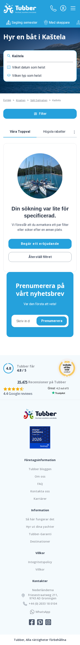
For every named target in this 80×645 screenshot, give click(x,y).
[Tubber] (20, 8)
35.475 (22, 382)
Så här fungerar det (40, 519)
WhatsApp (42, 612)
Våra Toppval (20, 132)
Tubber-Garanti (40, 534)
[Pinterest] (40, 622)
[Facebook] (32, 622)
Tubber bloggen (40, 469)
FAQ (40, 484)
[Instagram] (48, 622)
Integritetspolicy (40, 562)
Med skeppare (59, 22)
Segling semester (24, 22)
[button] (53, 8)
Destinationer (40, 541)
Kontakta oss (40, 491)
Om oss (40, 476)
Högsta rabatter (54, 132)
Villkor (40, 569)
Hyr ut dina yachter (40, 527)
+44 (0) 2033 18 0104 (43, 603)
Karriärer (40, 499)
